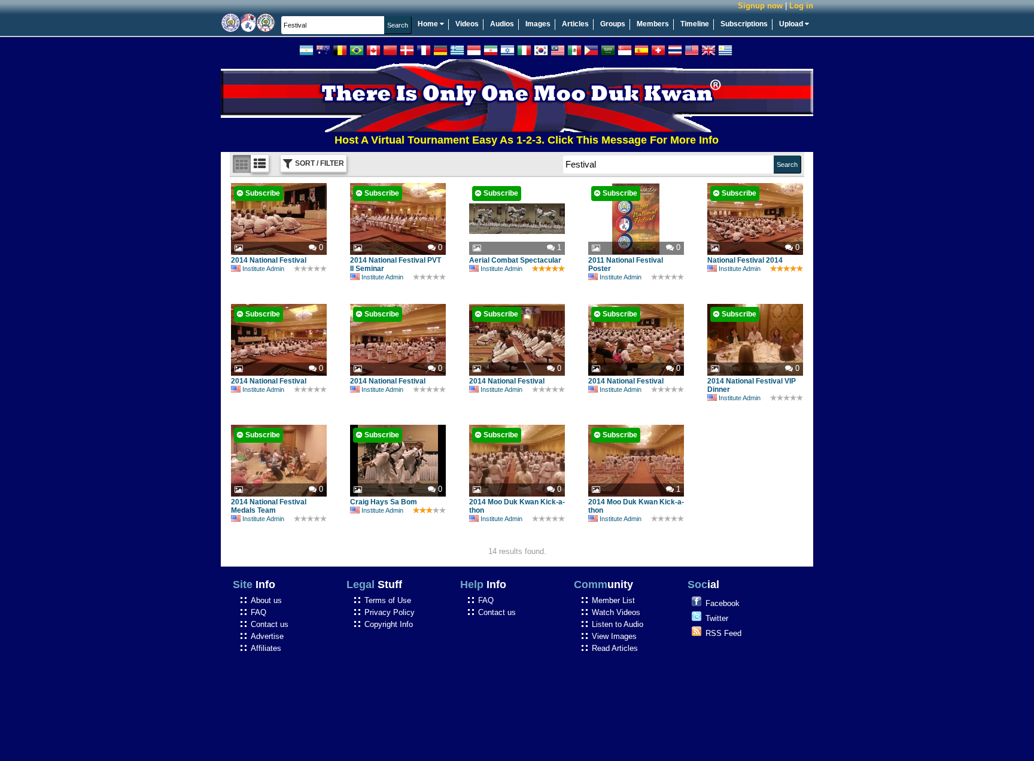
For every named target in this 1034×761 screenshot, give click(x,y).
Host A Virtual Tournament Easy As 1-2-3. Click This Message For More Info (505, 140)
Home (429, 24)
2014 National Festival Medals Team (268, 506)
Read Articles (615, 648)
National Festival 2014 (745, 260)
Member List (613, 600)
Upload (792, 24)
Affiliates (266, 648)
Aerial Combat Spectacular (515, 260)
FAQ (258, 612)
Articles (575, 24)
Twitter (716, 618)
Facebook (722, 603)
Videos (467, 24)
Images (538, 24)
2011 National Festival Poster (625, 264)
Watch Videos (616, 612)
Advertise (267, 636)
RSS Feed (723, 633)
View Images (614, 636)
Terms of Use (387, 600)
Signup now (760, 5)
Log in (801, 5)
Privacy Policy (389, 612)
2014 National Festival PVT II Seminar (395, 264)
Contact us (269, 624)
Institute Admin (263, 268)
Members (653, 24)
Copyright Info (388, 624)
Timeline (694, 24)
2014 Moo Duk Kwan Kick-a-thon (517, 506)
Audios (502, 24)
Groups (612, 24)
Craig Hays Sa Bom (383, 502)
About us (266, 600)
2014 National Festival (268, 260)
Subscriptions (744, 24)
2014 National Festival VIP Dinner (751, 385)
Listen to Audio (617, 624)
